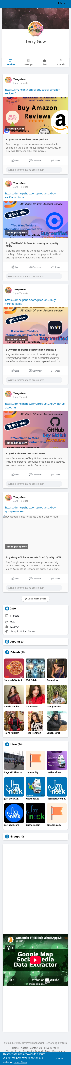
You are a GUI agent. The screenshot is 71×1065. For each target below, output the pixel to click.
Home (15, 1047)
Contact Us (36, 1047)
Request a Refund (33, 1051)
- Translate (23, 83)
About (24, 1047)
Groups (15, 836)
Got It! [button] (59, 1058)
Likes (13, 744)
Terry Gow (35, 41)
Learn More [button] (20, 1062)
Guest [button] (62, 2)
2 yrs (15, 83)
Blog (47, 1051)
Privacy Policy (51, 1047)
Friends (15, 652)
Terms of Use (13, 1051)
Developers (58, 1051)
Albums (15, 641)
